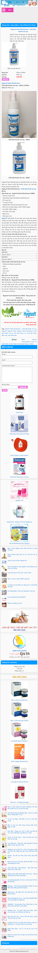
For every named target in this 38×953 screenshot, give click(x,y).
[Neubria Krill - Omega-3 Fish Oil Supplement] (19, 520)
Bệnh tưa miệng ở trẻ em (15, 603)
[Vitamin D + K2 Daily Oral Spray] (19, 801)
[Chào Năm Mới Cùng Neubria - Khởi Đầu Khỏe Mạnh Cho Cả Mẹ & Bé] (4, 869)
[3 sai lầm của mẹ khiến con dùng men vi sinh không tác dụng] (4, 586)
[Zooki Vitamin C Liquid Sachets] (19, 453)
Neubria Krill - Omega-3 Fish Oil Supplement (19, 522)
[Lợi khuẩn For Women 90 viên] (19, 780)
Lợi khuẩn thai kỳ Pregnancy (19, 741)
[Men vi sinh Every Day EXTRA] (19, 719)
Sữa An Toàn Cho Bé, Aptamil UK (17, 560)
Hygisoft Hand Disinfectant (11, 83)
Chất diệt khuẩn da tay (28, 189)
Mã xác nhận (6, 384)
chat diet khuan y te (20, 333)
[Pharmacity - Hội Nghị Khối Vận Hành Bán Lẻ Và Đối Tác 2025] (4, 894)
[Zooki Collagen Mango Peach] (19, 760)
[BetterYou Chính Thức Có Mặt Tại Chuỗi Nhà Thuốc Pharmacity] (4, 936)
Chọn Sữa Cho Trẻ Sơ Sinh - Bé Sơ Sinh (19, 572)
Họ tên (4, 354)
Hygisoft (4, 218)
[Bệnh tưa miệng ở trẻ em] (4, 605)
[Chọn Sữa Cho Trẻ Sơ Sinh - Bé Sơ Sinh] (4, 574)
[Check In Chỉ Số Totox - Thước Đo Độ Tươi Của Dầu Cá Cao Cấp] (4, 839)
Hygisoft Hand (12, 331)
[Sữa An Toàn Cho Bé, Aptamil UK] (4, 562)
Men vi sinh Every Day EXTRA (19, 720)
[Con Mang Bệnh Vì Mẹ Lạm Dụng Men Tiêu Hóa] (4, 593)
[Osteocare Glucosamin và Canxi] (19, 475)
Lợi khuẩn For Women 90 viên (19, 782)
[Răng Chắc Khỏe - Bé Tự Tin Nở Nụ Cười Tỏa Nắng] (4, 930)
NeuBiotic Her (19, 500)
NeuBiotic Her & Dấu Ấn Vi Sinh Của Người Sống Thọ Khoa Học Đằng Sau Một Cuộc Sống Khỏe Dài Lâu (22, 851)
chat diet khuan (12, 335)
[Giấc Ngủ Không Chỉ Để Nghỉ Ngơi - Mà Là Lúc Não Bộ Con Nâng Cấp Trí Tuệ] (4, 814)
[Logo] (19, 3)
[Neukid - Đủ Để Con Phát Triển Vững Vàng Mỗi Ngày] (4, 857)
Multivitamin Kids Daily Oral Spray (19, 434)
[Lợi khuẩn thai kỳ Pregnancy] (19, 739)
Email (4, 360)
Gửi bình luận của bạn (8, 365)
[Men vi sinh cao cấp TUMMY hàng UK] (4, 580)
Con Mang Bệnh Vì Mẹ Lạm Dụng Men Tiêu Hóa (21, 591)
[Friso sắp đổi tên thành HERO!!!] (4, 599)
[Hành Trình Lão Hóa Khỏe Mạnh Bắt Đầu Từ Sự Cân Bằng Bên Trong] (4, 863)
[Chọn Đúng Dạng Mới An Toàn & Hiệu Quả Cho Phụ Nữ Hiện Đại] (4, 881)
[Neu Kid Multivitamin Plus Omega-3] (19, 541)
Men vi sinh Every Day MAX (19, 700)
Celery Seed (19, 412)
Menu (10, 10)
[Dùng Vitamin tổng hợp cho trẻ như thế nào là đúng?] (4, 556)
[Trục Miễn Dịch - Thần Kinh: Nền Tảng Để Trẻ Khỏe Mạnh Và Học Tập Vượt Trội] (4, 845)
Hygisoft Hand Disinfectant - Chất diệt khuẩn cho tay (20, 329)
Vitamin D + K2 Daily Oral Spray (19, 802)
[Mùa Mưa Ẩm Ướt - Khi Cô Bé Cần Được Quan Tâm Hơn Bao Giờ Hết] (4, 918)
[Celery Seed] (19, 410)
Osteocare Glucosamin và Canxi (19, 477)
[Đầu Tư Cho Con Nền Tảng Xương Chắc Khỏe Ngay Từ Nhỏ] (4, 827)
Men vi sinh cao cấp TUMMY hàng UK (18, 579)
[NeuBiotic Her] (19, 498)
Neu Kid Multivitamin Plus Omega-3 (19, 543)
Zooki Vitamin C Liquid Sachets (19, 455)
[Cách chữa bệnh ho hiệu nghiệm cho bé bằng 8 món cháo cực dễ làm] (4, 568)
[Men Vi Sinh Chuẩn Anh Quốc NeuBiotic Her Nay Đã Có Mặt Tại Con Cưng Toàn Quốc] (4, 808)
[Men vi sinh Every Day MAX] (19, 698)
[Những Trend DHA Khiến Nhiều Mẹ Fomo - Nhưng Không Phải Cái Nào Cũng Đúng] (4, 875)
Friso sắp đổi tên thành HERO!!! (17, 597)
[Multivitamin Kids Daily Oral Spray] (19, 431)
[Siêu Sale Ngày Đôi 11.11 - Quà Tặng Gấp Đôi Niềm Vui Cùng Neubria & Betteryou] (4, 900)
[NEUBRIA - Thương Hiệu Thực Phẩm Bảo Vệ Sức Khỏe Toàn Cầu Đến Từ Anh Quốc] (4, 906)
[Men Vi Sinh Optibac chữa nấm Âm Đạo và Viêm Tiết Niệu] (4, 550)
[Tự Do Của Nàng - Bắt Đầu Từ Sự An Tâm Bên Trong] (4, 820)
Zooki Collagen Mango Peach (19, 761)
